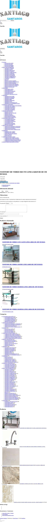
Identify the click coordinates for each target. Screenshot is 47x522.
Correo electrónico (3, 216)
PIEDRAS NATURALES (9, 87)
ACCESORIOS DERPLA (9, 120)
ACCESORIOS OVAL (9, 122)
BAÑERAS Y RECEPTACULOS (11, 94)
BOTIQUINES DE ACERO (10, 116)
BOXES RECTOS (8, 135)
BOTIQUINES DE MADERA (10, 117)
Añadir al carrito (3, 180)
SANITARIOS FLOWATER (10, 91)
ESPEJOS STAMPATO (9, 115)
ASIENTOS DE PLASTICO (10, 128)
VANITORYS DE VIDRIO (10, 106)
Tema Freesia (15, 518)
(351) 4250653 (5, 514)
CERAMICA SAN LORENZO (10, 385)
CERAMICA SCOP (8, 388)
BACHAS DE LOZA (9, 64)
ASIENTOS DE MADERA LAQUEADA (12, 126)
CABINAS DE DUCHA (9, 359)
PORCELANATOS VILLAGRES (11, 86)
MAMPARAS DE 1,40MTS (10, 131)
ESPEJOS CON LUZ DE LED (10, 112)
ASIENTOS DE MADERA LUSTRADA (12, 127)
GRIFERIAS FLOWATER (10, 97)
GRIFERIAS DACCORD (9, 96)
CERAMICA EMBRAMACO (10, 76)
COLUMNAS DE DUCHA (10, 347)
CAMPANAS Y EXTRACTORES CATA (12, 140)
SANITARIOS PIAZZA (9, 92)
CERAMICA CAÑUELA (9, 71)
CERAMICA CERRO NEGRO (10, 72)
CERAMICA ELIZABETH (10, 75)
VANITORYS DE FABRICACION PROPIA (13, 105)
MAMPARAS (5, 130)
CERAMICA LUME (8, 380)
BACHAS (4, 62)
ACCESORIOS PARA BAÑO (8, 118)
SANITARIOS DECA (9, 90)
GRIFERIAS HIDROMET (10, 100)
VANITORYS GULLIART (10, 108)
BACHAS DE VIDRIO (9, 66)
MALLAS (6, 79)
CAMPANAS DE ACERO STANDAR (12, 138)
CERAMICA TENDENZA (10, 390)
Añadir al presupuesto (4, 182)
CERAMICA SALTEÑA (9, 384)
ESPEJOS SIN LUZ (8, 114)
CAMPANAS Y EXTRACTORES (8, 136)
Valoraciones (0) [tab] (5, 186)
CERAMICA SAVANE (9, 387)
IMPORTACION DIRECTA (10, 124)
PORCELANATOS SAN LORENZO (12, 84)
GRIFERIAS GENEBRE (9, 98)
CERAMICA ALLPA (9, 69)
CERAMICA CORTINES (9, 73)
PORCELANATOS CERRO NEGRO (12, 81)
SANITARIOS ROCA (9, 93)
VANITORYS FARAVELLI (10, 107)
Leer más (9, 266)
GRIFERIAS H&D (8, 99)
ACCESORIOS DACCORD (10, 119)
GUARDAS (7, 78)
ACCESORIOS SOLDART (10, 123)
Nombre (2, 213)
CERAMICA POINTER (9, 382)
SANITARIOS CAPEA (9, 89)
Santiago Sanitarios (3, 518)
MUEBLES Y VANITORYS (7, 104)
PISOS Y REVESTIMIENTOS (8, 67)
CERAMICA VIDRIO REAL (10, 391)
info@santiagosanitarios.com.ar (8, 515)
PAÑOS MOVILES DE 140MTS (11, 133)
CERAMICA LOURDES (9, 379)
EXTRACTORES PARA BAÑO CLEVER (13, 338)
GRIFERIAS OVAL (8, 101)
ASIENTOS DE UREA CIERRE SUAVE (12, 129)
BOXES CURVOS (8, 134)
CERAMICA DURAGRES (10, 74)
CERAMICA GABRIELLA (10, 77)
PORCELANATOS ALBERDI (10, 80)
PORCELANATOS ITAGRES (10, 82)
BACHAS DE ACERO (9, 63)
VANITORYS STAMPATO (10, 109)
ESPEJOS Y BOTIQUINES (7, 110)
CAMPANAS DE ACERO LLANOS (12, 137)
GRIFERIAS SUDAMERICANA (11, 102)
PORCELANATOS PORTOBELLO (11, 83)
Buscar (12, 20)
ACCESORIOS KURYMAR (10, 121)
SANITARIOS (5, 88)
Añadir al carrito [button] (10, 244)
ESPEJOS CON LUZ (9, 111)
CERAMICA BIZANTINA (10, 70)
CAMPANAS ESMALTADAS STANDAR (13, 139)
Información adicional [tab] (6, 185)
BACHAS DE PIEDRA (9, 65)
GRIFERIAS (4, 95)
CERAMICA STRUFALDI (10, 389)
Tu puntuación (3, 203)
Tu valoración (3, 211)
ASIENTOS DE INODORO (7, 125)
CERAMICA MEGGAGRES (10, 381)
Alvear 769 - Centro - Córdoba (7, 513)
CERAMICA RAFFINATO (10, 383)
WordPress (23, 518)
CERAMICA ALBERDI (9, 68)
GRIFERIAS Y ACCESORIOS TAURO (12, 103)
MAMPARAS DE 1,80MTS (10, 132)
